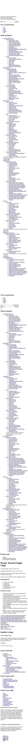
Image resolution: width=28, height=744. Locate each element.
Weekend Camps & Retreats (15, 66)
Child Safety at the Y (7, 678)
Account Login (6, 673)
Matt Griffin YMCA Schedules (15, 190)
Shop (4, 30)
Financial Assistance (13, 263)
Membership (6, 67)
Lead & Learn (12, 224)
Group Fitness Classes (13, 109)
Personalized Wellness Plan (14, 92)
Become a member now (11, 344)
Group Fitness (12, 169)
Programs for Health (13, 112)
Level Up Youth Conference (15, 241)
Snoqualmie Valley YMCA (14, 53)
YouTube (6, 739)
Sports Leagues (12, 175)
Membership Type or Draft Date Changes (18, 270)
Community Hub (12, 106)
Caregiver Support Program (15, 251)
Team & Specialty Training (14, 179)
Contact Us (11, 221)
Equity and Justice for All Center (10, 680)
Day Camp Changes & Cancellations (17, 262)
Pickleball (11, 171)
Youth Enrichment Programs (15, 132)
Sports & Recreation (13, 174)
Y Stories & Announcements (9, 558)
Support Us (5, 231)
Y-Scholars (11, 141)
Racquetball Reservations (14, 172)
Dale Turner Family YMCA (15, 44)
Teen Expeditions (12, 138)
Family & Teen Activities (14, 168)
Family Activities (12, 125)
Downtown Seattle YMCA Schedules (17, 187)
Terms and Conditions (8, 704)
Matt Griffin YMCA (13, 48)
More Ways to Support (11, 496)
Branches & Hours (10, 315)
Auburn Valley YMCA (14, 40)
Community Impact (13, 71)
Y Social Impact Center (14, 219)
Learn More (5, 256)
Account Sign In (12, 87)
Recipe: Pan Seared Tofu (6, 628)
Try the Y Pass (12, 84)
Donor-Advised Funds (13, 206)
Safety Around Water (13, 117)
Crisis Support (12, 235)
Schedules (5, 160)
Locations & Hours (7, 38)
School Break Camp (13, 155)
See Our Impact (12, 225)
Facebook (6, 736)
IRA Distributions (12, 209)
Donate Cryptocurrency (14, 203)
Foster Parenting (12, 252)
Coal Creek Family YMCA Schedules (17, 185)
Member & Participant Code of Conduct (17, 268)
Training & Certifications (14, 121)
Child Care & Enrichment (11, 427)
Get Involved (9, 525)
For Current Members (10, 361)
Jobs (4, 32)
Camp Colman (12, 60)
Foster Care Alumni (13, 239)
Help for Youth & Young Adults (13, 509)
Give (4, 201)
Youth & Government (13, 139)
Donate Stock (12, 204)
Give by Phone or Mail (14, 207)
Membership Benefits (13, 79)
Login (4, 28)
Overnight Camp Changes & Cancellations (18, 272)
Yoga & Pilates (12, 180)
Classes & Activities (13, 164)
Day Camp (11, 62)
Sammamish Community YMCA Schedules (18, 195)
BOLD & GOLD (12, 57)
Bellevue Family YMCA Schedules (16, 183)
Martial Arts (11, 128)
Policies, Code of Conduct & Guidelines (17, 273)
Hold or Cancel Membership (12, 670)
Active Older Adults (13, 103)
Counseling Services (13, 245)
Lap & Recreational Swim (14, 116)
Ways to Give (9, 478)
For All (10, 73)
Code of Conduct (7, 703)
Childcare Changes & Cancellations (16, 259)
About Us (5, 694)
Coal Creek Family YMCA (14, 43)
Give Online (11, 208)
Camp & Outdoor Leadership (15, 59)
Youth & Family (9, 398)
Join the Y (5, 653)
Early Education (12, 154)
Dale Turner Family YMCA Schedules (17, 186)
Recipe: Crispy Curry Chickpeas (7, 626)
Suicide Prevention (13, 248)
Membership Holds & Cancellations (16, 269)
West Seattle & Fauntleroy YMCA (16, 55)
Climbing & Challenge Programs (16, 105)
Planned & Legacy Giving (14, 213)
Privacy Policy (6, 705)
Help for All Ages (10, 519)
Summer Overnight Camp (14, 65)
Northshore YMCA (13, 50)
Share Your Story (12, 226)
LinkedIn (6, 738)
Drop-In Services (12, 236)
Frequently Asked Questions (15, 76)
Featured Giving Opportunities (12, 490)
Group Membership (13, 77)
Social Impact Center (8, 232)
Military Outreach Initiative (14, 81)
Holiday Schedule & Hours (14, 90)
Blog (4, 696)
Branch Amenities (12, 70)
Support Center (12, 97)
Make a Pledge (12, 210)
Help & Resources (10, 534)
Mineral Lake (11, 64)
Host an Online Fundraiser (14, 223)
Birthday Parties (12, 124)
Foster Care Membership (14, 75)
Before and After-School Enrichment (16, 153)
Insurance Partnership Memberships (16, 78)
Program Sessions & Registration (16, 274)
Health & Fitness (9, 377)
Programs (5, 100)
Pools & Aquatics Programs (15, 82)
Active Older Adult (13, 163)
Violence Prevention (13, 242)
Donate (4, 31)
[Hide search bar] (1, 308)
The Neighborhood (13, 218)
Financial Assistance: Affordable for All (17, 72)
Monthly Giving (12, 212)
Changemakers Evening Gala (15, 217)
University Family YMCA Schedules (17, 197)
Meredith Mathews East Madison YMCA (17, 49)
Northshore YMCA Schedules (15, 193)
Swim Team (11, 120)
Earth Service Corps (13, 136)
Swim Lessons (12, 119)
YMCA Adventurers (13, 131)
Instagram (6, 737)
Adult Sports (11, 104)
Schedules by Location (11, 457)
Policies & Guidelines (8, 701)
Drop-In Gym (12, 166)
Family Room (12, 126)
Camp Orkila (11, 61)
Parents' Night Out (13, 130)
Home (4, 557)
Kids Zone (11, 89)
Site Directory (12, 275)
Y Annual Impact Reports (8, 687)
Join (4, 27)
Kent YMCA (11, 46)
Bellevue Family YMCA (14, 42)
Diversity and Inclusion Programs (10, 681)
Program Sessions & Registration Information (15, 671)
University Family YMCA (14, 54)
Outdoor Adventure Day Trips (15, 110)
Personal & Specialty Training (15, 111)
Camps (7, 332)
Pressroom (5, 695)
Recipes (6, 624)
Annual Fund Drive (13, 215)
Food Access (11, 246)
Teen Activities (12, 137)
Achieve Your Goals (13, 88)
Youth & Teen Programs (11, 410)
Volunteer (11, 228)
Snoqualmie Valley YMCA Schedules (17, 196)
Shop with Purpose (13, 95)
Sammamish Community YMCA (16, 51)
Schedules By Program (11, 437)
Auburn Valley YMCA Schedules (16, 182)
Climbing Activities (13, 165)
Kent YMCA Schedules (14, 188)
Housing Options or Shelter (14, 240)
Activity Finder (6, 159)
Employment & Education (14, 237)
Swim (10, 176)
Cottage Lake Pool (13, 115)
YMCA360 (11, 99)
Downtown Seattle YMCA (14, 45)
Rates (10, 83)
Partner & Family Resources (15, 247)
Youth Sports (11, 133)
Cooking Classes (12, 108)
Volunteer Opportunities (14, 98)
